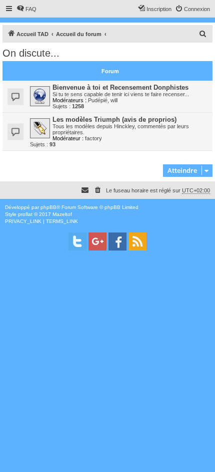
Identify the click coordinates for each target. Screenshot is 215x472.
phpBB (48, 207)
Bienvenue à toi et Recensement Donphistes (120, 87)
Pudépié (98, 100)
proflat (25, 214)
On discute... (31, 53)
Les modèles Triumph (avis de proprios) (114, 119)
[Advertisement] (107, 364)
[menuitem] (26, 9)
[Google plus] (97, 241)
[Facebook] (117, 241)
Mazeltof (62, 214)
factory (93, 138)
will (114, 100)
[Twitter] (77, 241)
